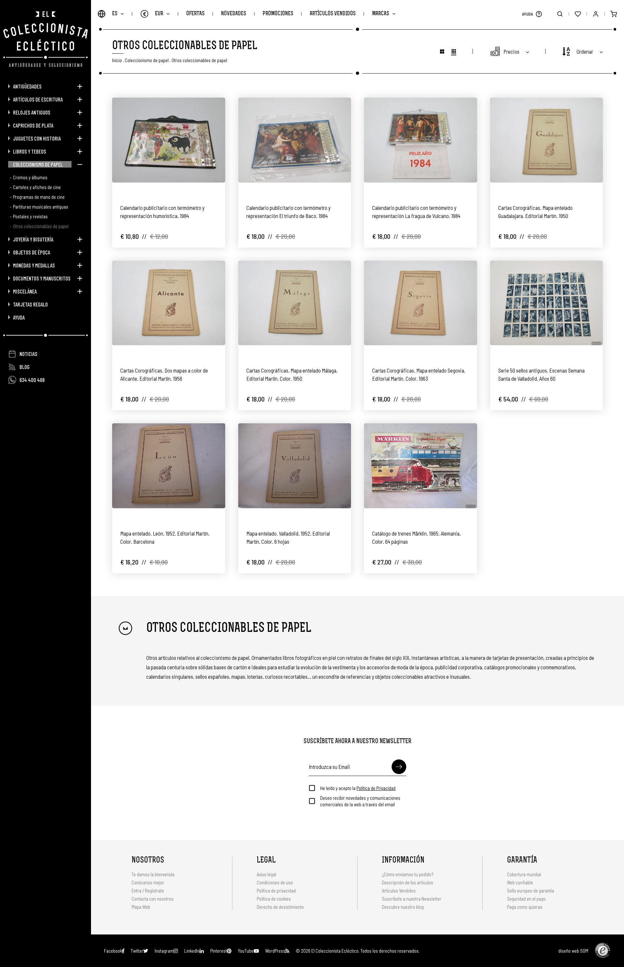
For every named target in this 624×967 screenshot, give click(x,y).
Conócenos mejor (148, 882)
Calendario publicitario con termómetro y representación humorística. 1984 (162, 211)
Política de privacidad (276, 890)
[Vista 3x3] (442, 51)
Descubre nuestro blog (403, 907)
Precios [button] (511, 51)
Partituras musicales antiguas (40, 207)
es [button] (114, 14)
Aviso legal (266, 874)
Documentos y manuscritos (42, 278)
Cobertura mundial (524, 874)
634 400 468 (32, 379)
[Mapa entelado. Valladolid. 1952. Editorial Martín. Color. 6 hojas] (294, 465)
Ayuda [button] (19, 317)
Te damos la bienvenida (153, 874)
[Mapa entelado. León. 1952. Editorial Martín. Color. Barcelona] (168, 465)
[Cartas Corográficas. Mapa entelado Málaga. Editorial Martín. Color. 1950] (294, 303)
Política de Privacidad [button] (376, 788)
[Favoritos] (578, 14)
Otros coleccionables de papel (41, 226)
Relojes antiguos (31, 112)
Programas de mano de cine (39, 197)
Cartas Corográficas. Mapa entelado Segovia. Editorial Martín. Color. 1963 (418, 374)
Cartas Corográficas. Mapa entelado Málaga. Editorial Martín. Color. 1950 (292, 374)
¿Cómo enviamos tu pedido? (407, 874)
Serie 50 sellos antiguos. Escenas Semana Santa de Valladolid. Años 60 (541, 374)
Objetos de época (31, 252)
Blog (25, 366)
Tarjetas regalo (30, 304)
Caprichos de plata (33, 125)
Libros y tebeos (29, 151)
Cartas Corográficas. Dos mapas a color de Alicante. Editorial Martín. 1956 (164, 374)
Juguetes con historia (37, 138)
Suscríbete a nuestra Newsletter (411, 899)
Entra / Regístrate (148, 890)
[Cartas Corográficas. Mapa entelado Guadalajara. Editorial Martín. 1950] (546, 140)
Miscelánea (25, 291)
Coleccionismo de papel (38, 164)
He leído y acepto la (358, 788)
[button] (539, 14)
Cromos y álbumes (30, 177)
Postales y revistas (30, 216)
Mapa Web (141, 907)
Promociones (278, 14)
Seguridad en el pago (526, 899)
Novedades (233, 14)
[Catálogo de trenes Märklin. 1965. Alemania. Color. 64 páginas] (420, 465)
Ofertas (195, 14)
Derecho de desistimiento (280, 907)
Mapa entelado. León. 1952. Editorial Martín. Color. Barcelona (165, 537)
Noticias (28, 353)
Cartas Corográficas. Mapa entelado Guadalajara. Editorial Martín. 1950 (535, 211)
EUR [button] (153, 13)
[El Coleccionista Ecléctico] (45, 39)
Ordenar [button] (585, 51)
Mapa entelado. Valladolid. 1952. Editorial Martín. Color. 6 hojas (288, 537)
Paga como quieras (524, 907)
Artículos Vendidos (333, 14)
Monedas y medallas (34, 265)
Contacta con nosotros (153, 899)
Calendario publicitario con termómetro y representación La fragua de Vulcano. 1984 (416, 211)
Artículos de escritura (38, 99)
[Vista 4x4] (453, 51)
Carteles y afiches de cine (37, 187)
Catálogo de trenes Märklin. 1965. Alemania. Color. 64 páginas (416, 537)
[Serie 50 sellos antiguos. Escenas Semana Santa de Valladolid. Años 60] (546, 303)
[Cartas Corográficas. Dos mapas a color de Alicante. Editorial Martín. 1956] (168, 303)
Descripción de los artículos (407, 882)
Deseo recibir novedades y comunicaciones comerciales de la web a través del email (360, 801)
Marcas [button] (380, 14)
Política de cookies (274, 899)
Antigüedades (27, 86)
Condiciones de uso (275, 882)
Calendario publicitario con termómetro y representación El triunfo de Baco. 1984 (288, 211)
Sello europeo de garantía (530, 890)
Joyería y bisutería (33, 239)
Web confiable (520, 882)
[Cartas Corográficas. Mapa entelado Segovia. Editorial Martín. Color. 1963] (420, 303)
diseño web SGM (573, 951)
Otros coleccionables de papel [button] (199, 60)
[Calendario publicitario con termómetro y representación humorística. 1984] (168, 140)
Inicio (117, 60)
